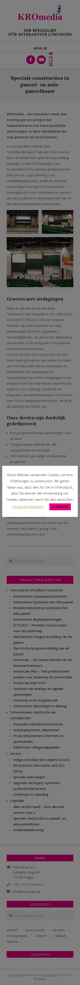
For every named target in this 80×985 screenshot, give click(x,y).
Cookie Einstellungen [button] (28, 506)
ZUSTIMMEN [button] (60, 507)
